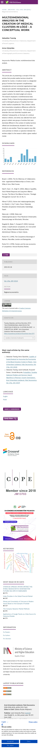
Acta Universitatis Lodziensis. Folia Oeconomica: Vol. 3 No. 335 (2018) (21, 364)
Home (4, 9)
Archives (11, 9)
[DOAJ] (9, 439)
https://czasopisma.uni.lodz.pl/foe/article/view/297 (19, 333)
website (27, 713)
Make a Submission (12, 409)
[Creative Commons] (18, 439)
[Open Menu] (2, 2)
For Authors (6, 635)
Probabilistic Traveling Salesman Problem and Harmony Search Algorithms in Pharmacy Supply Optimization (21, 375)
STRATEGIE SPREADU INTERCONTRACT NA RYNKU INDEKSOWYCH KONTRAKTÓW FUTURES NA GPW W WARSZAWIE (17, 589)
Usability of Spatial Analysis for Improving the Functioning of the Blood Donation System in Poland (21, 359)
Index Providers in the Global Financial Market (18, 596)
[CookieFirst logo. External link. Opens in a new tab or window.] (2, 725)
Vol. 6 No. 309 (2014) (23, 9)
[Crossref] (11, 456)
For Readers (6, 632)
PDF (6, 255)
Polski (5, 399)
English (5, 396)
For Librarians (7, 638)
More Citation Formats (15, 338)
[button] (5, 722)
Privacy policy (33, 722)
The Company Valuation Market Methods (16, 609)
